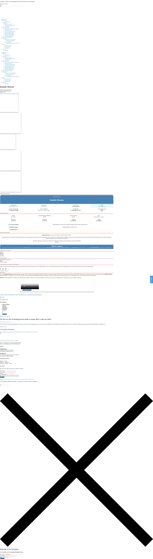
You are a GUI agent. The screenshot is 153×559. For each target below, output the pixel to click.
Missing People (5, 27)
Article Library (8, 46)
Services (4, 49)
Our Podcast (7, 48)
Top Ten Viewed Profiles (10, 31)
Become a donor (8, 24)
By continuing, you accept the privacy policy (9, 375)
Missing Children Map (9, 34)
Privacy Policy (16, 379)
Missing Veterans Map (7, 37)
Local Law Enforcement (44, 210)
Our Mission (7, 21)
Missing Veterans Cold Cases (13, 43)
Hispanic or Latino (99, 216)
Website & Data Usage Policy (6, 379)
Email (1, 373)
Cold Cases (4, 38)
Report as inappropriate (27, 290)
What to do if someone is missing (12, 28)
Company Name (3, 374)
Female (14, 216)
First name (2, 370)
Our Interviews (8, 45)
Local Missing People (9, 32)
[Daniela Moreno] (9, 103)
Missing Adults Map (9, 36)
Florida (13, 206)
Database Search (8, 30)
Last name (2, 372)
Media (3, 44)
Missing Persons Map (9, 33)
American (44, 206)
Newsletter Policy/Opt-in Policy (27, 379)
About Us (4, 20)
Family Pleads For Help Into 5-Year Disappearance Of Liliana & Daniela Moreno (21, 294)
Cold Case (102, 206)
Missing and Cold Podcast (10, 39)
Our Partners (7, 26)
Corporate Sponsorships (10, 25)
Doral (10, 206)
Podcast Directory (11, 40)
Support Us (4, 22)
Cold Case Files (8, 42)
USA (17, 206)
